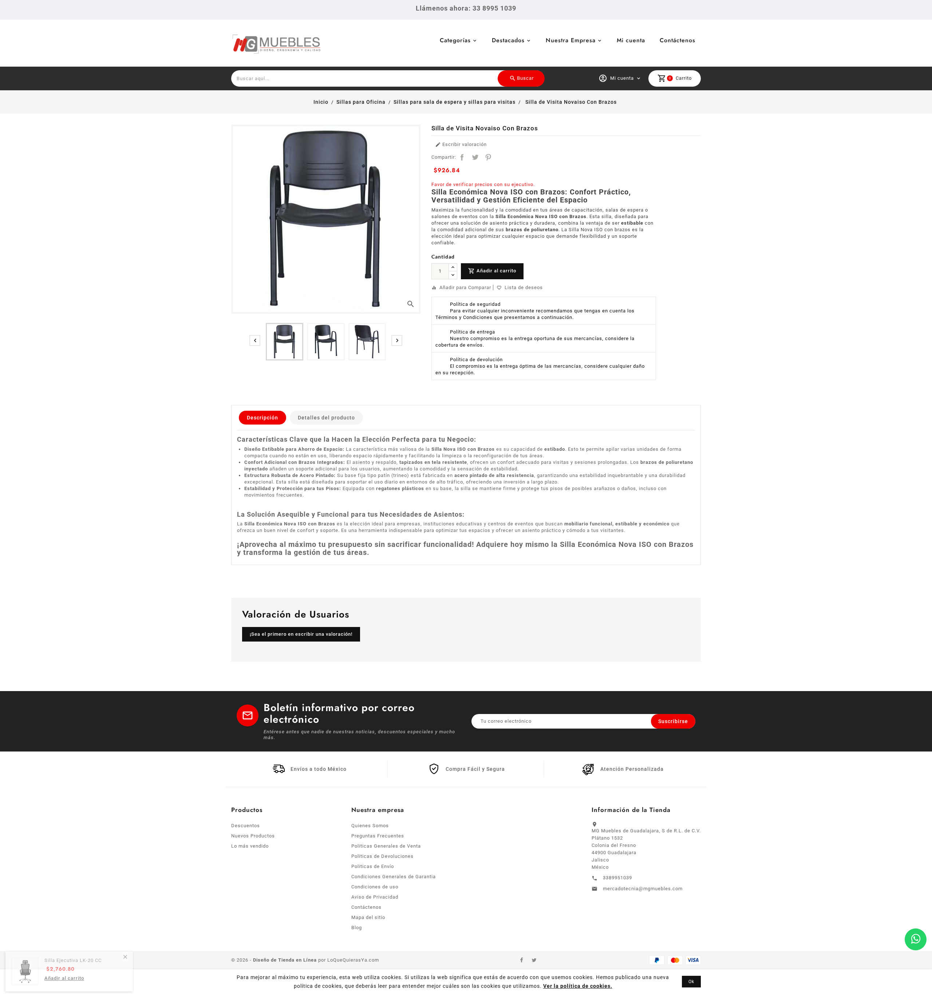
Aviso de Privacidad (374, 897)
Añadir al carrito (492, 271)
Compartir (462, 157)
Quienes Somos (370, 825)
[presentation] (254, 340)
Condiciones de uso (374, 887)
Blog (356, 927)
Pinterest (488, 157)
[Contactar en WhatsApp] (916, 939)
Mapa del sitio (368, 917)
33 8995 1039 (494, 8)
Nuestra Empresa (571, 40)
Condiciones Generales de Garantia (393, 876)
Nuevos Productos (253, 836)
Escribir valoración (461, 145)
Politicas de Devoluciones (382, 856)
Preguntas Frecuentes (377, 836)
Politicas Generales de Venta (386, 846)
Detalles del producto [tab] (326, 418)
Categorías (455, 40)
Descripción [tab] (262, 418)
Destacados (508, 40)
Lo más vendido (250, 846)
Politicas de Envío (372, 866)
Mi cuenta (631, 40)
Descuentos (245, 825)
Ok (691, 981)
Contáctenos (677, 40)
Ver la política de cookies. (577, 986)
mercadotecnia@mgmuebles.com (643, 888)
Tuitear (475, 157)
